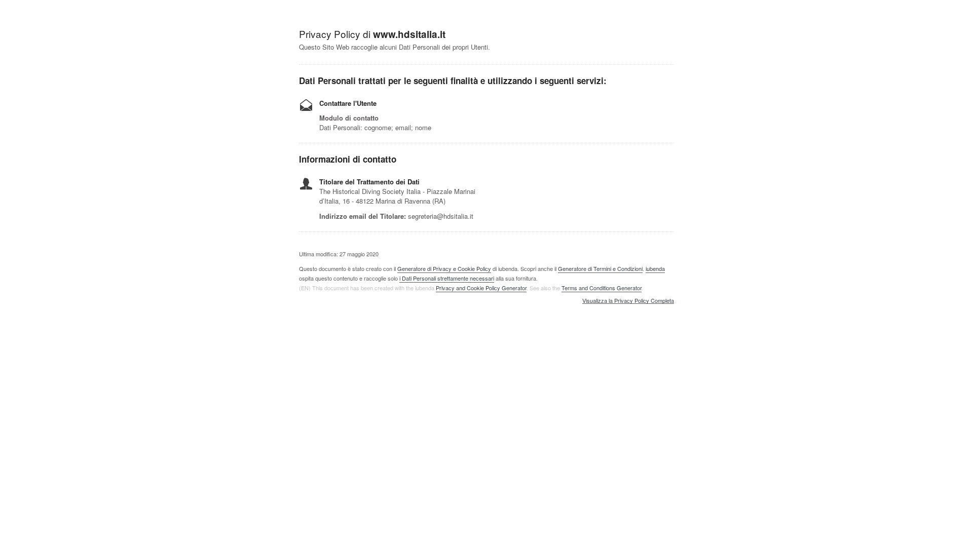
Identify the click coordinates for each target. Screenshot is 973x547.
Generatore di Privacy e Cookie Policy (444, 268)
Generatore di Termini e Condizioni (600, 268)
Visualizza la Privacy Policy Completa (628, 301)
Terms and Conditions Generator (602, 288)
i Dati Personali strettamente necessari (446, 278)
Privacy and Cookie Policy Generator (481, 288)
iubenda (655, 268)
